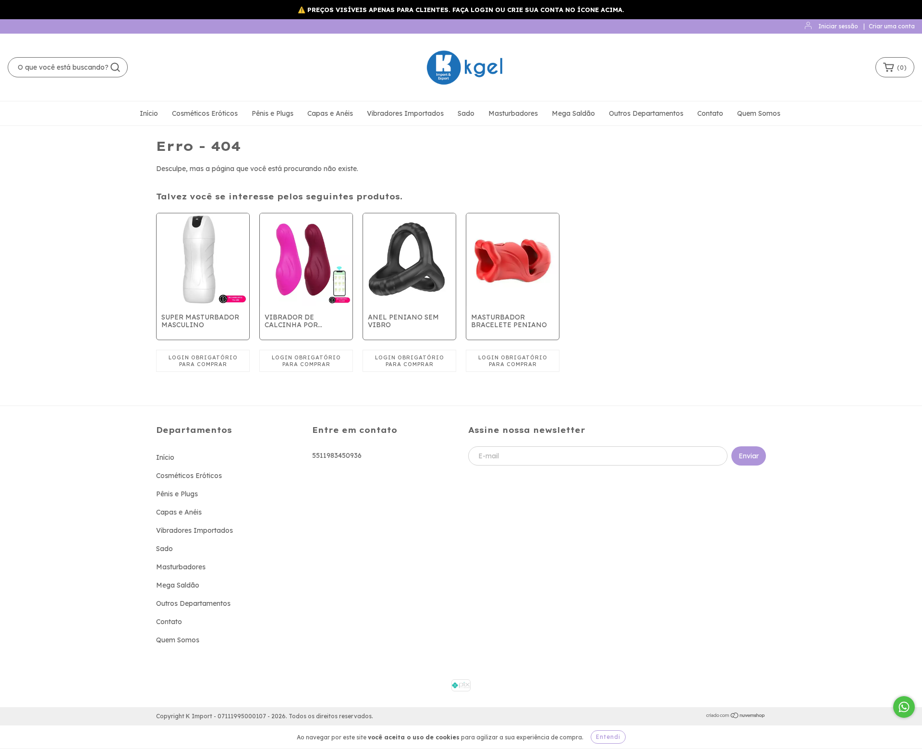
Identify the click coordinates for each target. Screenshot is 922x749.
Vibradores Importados (405, 113)
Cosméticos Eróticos (205, 113)
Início (149, 113)
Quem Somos (758, 113)
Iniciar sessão (838, 26)
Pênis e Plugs (272, 113)
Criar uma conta (892, 26)
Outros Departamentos (646, 113)
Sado (466, 113)
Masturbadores (513, 113)
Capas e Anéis (330, 113)
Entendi (608, 736)
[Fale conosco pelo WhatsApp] (904, 707)
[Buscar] (115, 67)
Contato (710, 113)
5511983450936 (337, 455)
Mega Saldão (573, 113)
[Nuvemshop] (736, 716)
